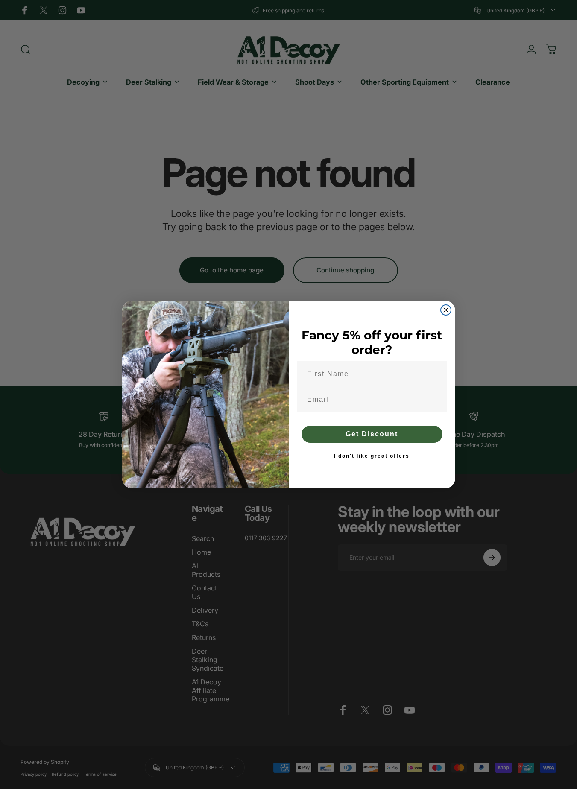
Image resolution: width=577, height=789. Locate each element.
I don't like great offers (372, 456)
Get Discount (372, 434)
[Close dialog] (446, 310)
